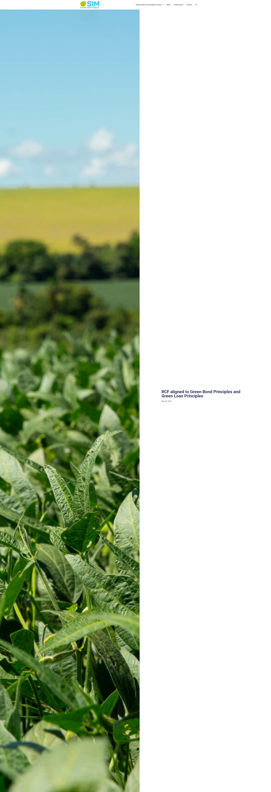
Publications (178, 5)
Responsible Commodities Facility (148, 5)
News (169, 5)
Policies (189, 5)
